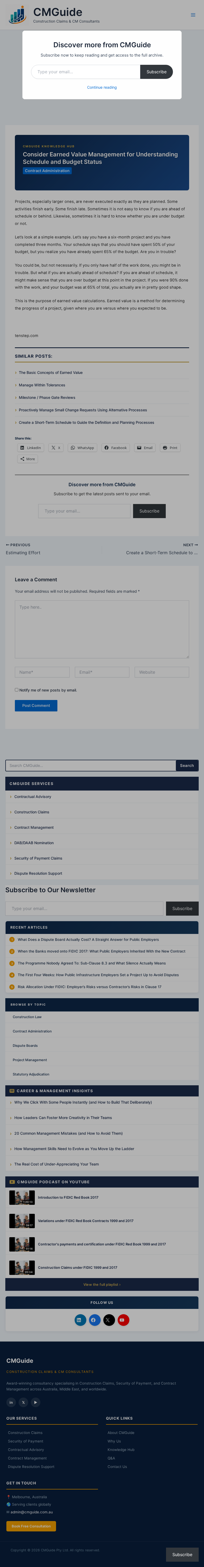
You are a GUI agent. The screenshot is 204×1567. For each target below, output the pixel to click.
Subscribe (157, 71)
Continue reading (102, 87)
